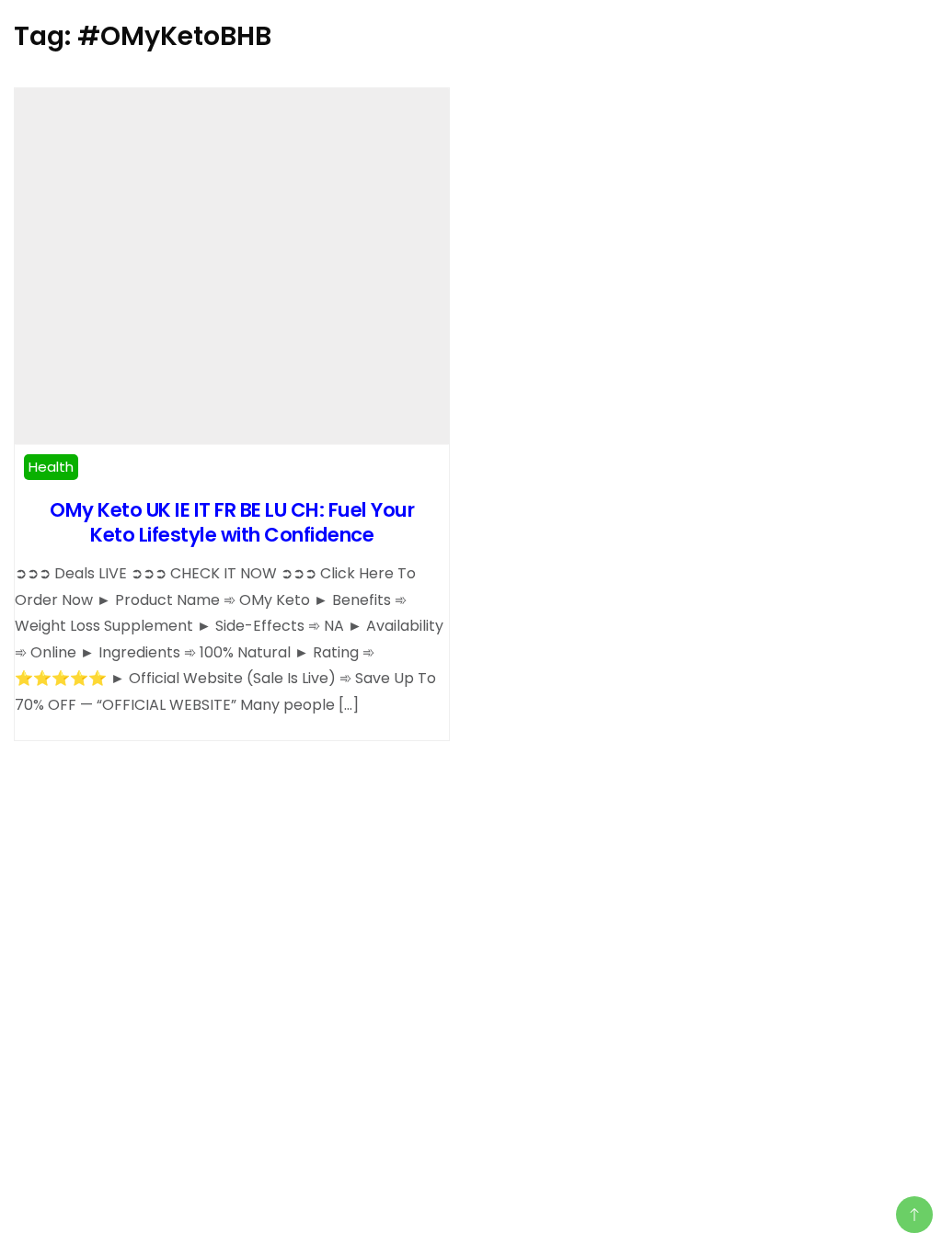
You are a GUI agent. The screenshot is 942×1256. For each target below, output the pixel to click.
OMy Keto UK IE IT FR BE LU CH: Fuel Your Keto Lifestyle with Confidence (232, 522)
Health (51, 466)
